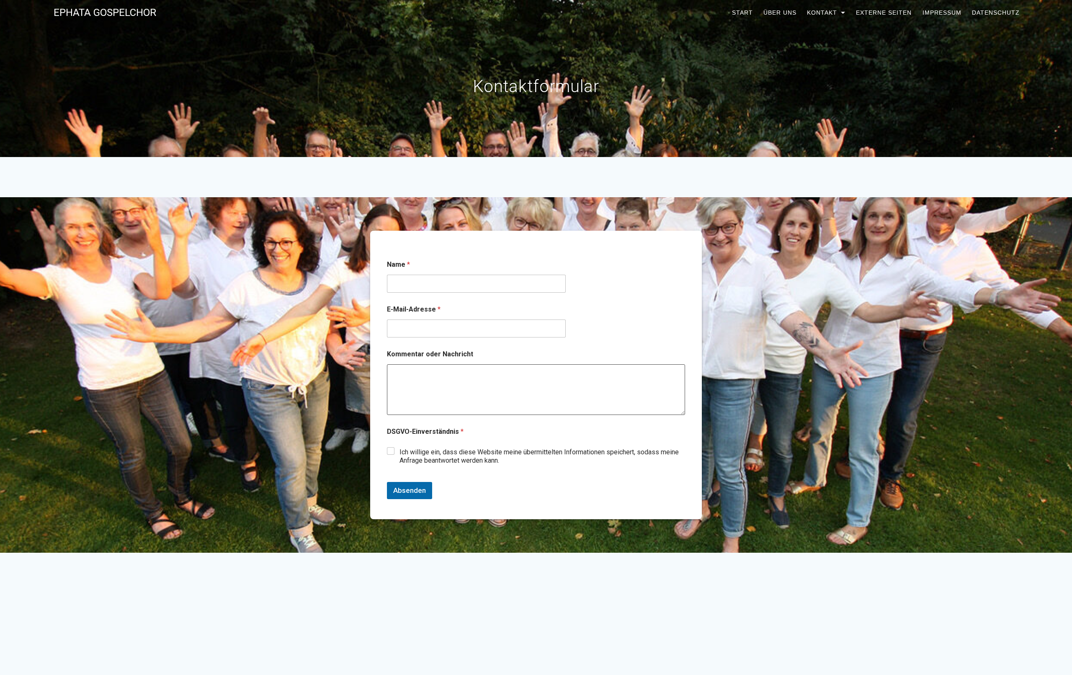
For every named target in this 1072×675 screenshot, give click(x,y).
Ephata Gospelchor (105, 13)
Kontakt (822, 12)
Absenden (409, 490)
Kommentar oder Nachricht (430, 354)
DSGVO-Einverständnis (425, 431)
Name (398, 264)
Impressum (941, 12)
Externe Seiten (884, 12)
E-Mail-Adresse (414, 309)
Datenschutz (995, 12)
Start (742, 12)
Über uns (779, 12)
